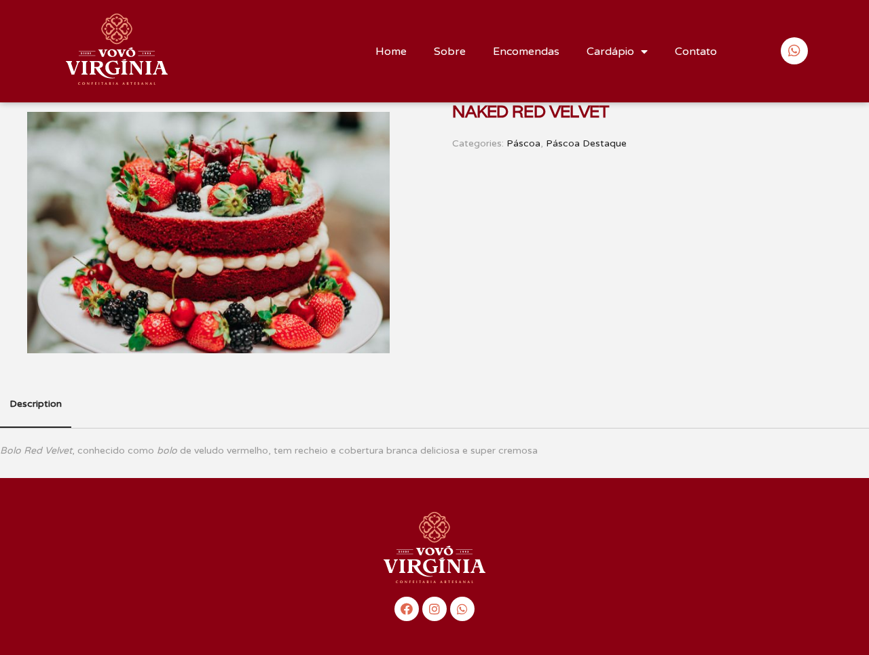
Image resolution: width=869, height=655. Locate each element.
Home (391, 51)
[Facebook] (406, 609)
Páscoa (523, 143)
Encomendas (526, 51)
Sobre (450, 51)
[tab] (35, 405)
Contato (696, 51)
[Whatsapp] (462, 609)
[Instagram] (434, 609)
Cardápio (610, 51)
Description (36, 404)
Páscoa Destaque (586, 143)
